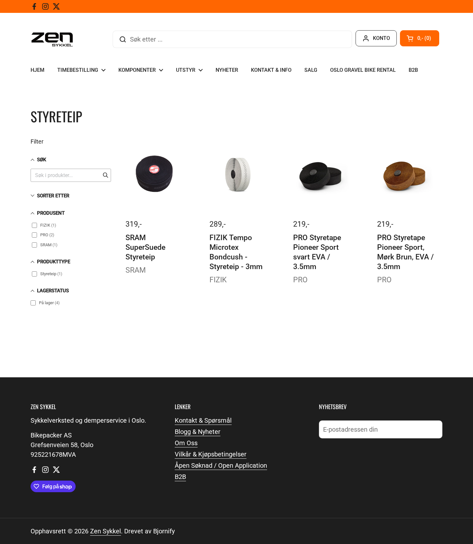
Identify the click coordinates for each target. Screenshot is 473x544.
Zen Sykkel (105, 531)
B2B (180, 477)
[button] (419, 38)
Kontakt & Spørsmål (203, 420)
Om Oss (186, 443)
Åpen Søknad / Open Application (221, 465)
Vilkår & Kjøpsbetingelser (210, 454)
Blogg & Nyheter (197, 432)
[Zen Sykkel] (52, 39)
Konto (381, 38)
